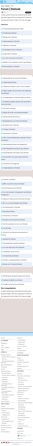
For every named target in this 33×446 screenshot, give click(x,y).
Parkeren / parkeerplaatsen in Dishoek (15, 260)
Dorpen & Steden (6, 427)
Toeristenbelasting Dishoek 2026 (13, 29)
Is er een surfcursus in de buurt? (13, 58)
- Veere (19, 396)
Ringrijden (20, 352)
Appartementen (6, 355)
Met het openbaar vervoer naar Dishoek (15, 224)
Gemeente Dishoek (9, 211)
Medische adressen (23, 362)
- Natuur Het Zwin (22, 426)
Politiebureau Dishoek (10, 33)
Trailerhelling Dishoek (9, 82)
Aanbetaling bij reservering (11, 117)
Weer (2, 349)
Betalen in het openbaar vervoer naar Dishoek (17, 62)
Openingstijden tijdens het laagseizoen (15, 144)
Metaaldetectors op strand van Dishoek (15, 121)
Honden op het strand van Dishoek (13, 284)
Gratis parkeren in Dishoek (11, 66)
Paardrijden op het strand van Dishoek (15, 78)
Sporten (19, 338)
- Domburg (20, 405)
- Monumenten (5, 413)
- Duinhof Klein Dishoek (8, 357)
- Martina (4, 359)
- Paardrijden (21, 342)
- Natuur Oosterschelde (24, 386)
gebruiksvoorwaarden (14, 442)
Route (19, 358)
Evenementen (21, 350)
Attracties (4, 417)
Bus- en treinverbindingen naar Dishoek (15, 203)
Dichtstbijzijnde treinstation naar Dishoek (16, 148)
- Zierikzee (20, 384)
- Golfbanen (20, 344)
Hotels (3, 369)
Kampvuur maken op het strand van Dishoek (16, 199)
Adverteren (20, 431)
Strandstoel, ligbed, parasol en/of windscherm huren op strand (16, 103)
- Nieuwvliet (21, 419)
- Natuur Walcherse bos (24, 411)
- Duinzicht (4, 377)
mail (29, 20)
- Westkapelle (21, 407)
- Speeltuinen (5, 419)
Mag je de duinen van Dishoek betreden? (15, 112)
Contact (19, 438)
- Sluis (19, 421)
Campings (4, 367)
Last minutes (5, 401)
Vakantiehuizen (5, 371)
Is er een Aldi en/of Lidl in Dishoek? (13, 247)
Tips (2, 345)
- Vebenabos (5, 397)
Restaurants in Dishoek (10, 133)
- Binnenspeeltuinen (7, 421)
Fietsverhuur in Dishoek (10, 215)
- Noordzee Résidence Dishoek (8, 362)
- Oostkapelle (21, 400)
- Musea (3, 410)
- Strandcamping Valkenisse (6, 392)
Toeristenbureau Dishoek (11, 256)
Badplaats (4, 343)
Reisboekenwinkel (22, 366)
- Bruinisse (20, 382)
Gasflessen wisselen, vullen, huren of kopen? (16, 86)
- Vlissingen (20, 413)
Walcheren (20, 394)
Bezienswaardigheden (8, 408)
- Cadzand (20, 424)
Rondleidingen (5, 432)
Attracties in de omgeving (11, 163)
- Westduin (4, 399)
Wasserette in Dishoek (10, 37)
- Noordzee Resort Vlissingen (6, 384)
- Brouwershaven (22, 380)
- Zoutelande (21, 409)
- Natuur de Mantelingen (24, 403)
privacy (21, 442)
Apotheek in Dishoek (9, 239)
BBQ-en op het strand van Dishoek (13, 184)
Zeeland (19, 374)
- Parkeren (20, 360)
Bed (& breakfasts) (6, 365)
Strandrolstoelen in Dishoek (11, 207)
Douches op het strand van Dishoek (14, 220)
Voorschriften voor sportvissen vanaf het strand (14, 158)
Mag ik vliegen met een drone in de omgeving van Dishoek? (16, 92)
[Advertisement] (16, 72)
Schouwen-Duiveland (23, 376)
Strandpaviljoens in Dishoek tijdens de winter (17, 97)
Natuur (3, 429)
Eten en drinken (22, 346)
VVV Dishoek (7, 228)
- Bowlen (3, 423)
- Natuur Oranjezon (23, 398)
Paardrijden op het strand (11, 251)
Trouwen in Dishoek (9, 129)
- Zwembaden (21, 340)
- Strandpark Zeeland (7, 395)
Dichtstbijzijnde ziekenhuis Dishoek (14, 243)
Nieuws (19, 368)
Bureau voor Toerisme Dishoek (12, 264)
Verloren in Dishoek (9, 179)
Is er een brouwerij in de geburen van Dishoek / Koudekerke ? (16, 193)
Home (3, 338)
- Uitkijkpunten (5, 415)
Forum (19, 364)
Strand (3, 406)
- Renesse (20, 378)
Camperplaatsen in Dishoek (11, 168)
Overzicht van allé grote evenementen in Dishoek (14, 234)
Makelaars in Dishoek (9, 45)
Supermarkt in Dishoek (10, 54)
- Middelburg (21, 415)
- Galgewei (4, 379)
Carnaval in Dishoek (9, 108)
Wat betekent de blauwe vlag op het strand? (16, 276)
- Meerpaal (4, 381)
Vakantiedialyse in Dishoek (11, 41)
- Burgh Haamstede (23, 388)
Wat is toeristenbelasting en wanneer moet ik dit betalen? (16, 139)
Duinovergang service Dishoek (12, 188)
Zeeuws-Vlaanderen (23, 417)
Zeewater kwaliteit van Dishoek (12, 280)
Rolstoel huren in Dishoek (11, 125)
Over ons (20, 433)
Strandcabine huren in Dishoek (12, 49)
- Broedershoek (5, 373)
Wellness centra (6, 425)
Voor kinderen (5, 347)
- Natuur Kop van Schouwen (22, 391)
